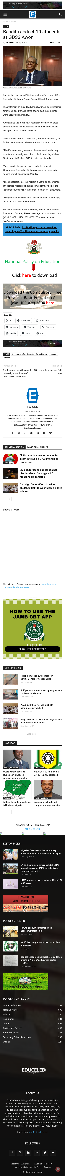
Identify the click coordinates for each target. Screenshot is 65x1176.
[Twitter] (51, 433)
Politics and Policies (42, 798)
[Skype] (38, 433)
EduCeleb (10, 42)
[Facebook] (13, 433)
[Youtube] (53, 1153)
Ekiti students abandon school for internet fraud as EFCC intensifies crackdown (39, 459)
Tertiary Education (11, 768)
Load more (31, 734)
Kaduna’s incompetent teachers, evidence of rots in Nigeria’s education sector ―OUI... (41, 960)
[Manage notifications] (57, 1169)
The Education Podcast (42, 1163)
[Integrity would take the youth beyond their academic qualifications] (10, 723)
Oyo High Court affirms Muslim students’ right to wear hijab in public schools (41, 488)
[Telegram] (45, 433)
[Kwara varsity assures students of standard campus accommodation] (17, 759)
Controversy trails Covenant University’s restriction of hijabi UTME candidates (17, 373)
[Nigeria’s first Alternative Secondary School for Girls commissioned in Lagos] (10, 854)
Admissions (39, 768)
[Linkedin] (26, 433)
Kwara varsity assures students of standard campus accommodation (15, 774)
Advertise (25, 1163)
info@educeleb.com (38, 1132)
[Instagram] (19, 433)
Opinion (7, 798)
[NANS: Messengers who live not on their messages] (10, 946)
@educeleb (32, 828)
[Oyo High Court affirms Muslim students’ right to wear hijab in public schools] (10, 488)
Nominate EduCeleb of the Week (27, 1167)
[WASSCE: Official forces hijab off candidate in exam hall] (10, 708)
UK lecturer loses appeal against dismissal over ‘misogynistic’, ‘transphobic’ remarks (38, 473)
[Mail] (32, 433)
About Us (15, 1163)
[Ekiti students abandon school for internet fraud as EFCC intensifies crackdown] (10, 459)
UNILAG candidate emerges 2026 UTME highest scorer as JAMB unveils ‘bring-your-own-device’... (40, 868)
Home (5, 21)
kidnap (7, 358)
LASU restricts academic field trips (47, 372)
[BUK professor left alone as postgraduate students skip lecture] (10, 694)
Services (47, 1167)
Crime (13, 21)
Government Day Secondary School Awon (29, 354)
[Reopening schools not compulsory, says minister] (48, 789)
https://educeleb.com (32, 411)
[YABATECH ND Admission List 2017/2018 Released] (48, 759)
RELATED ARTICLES (14, 447)
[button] (61, 14)
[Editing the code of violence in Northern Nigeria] (17, 789)
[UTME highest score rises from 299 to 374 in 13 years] (10, 884)
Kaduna (53, 354)
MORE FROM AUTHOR (37, 447)
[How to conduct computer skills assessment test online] (10, 931)
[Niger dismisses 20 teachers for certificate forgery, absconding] (10, 679)
